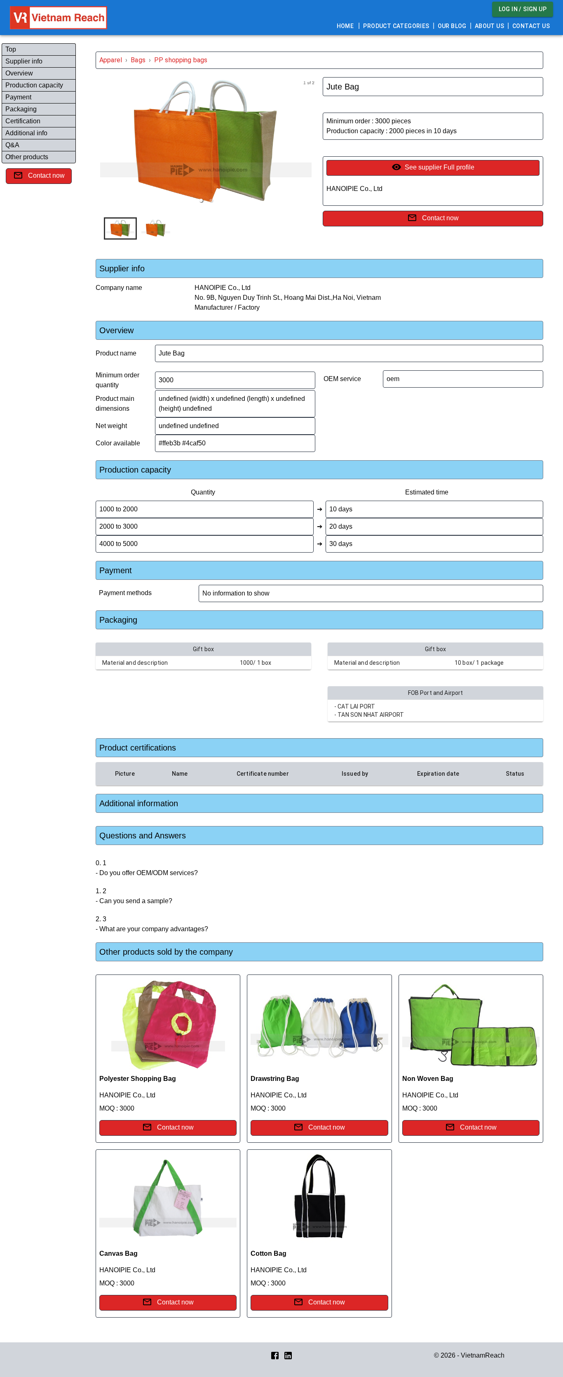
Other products (26, 156)
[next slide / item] (310, 143)
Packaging (21, 109)
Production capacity (34, 85)
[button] (201, 200)
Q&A (12, 144)
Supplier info (23, 61)
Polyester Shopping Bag (137, 1078)
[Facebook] (275, 1355)
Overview (19, 73)
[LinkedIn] (288, 1355)
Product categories (396, 26)
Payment (18, 97)
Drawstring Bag (275, 1078)
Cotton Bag (268, 1253)
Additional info (26, 133)
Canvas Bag (118, 1253)
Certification (22, 121)
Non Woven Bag (427, 1078)
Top (10, 49)
